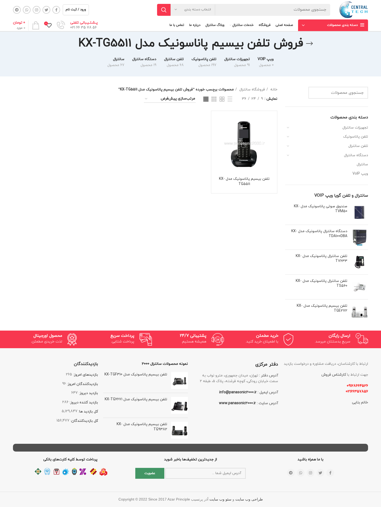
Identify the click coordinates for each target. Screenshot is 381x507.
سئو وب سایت (220, 499)
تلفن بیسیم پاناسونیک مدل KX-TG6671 (136, 399)
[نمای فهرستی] (230, 99)
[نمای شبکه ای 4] (205, 99)
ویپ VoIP (360, 173)
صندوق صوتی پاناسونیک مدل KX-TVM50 (320, 209)
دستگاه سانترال (356, 155)
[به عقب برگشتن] (309, 43)
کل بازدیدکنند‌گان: (83, 420)
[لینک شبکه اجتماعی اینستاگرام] (36, 10)
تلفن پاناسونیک (355, 136)
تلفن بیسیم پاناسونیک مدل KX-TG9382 (142, 427)
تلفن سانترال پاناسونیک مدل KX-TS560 (321, 284)
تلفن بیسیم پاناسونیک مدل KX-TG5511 (244, 181)
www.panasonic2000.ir (237, 403)
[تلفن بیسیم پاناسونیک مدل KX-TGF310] (179, 380)
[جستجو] (164, 10)
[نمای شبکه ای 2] (222, 99)
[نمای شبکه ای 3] (213, 99)
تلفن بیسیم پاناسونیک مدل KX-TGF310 (135, 374)
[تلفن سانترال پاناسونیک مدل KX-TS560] (359, 287)
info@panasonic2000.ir (238, 392)
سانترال (362, 164)
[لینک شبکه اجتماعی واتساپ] (27, 10)
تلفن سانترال (358, 146)
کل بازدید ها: (87, 411)
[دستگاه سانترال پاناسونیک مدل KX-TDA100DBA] (359, 237)
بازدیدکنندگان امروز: (82, 384)
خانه (273, 89)
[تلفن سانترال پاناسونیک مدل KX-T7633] (359, 262)
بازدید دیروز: (88, 393)
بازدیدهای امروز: (85, 374)
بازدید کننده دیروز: (83, 402)
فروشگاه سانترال (251, 89)
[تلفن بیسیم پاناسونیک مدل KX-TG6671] (179, 405)
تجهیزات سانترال (355, 127)
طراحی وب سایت (249, 499)
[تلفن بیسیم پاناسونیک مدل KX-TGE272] (359, 311)
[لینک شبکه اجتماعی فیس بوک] (56, 10)
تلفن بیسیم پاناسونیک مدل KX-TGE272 (322, 308)
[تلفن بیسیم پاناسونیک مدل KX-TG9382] (179, 430)
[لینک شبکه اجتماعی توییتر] (46, 10)
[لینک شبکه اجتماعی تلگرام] (17, 10)
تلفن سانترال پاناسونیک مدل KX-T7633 (321, 259)
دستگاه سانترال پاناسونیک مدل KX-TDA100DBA (319, 234)
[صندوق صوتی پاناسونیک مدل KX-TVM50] (359, 212)
